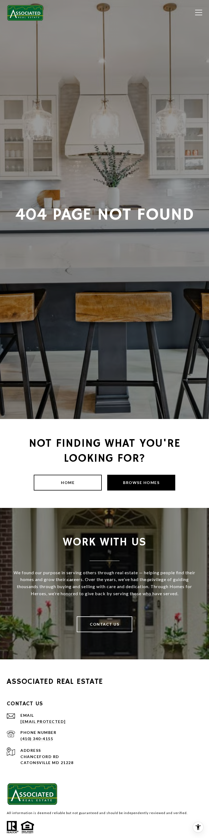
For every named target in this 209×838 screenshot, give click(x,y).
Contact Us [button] (104, 624)
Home (68, 482)
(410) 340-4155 (36, 738)
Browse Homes (141, 482)
